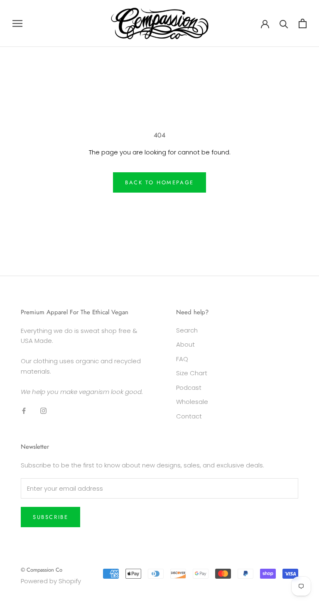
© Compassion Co (41, 570)
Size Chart (191, 373)
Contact (189, 416)
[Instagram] (43, 410)
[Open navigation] (17, 23)
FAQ (182, 359)
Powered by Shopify (51, 581)
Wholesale (192, 401)
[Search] (284, 23)
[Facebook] (24, 410)
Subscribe (50, 517)
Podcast (188, 387)
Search (187, 330)
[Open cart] (303, 23)
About (185, 344)
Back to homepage (159, 182)
